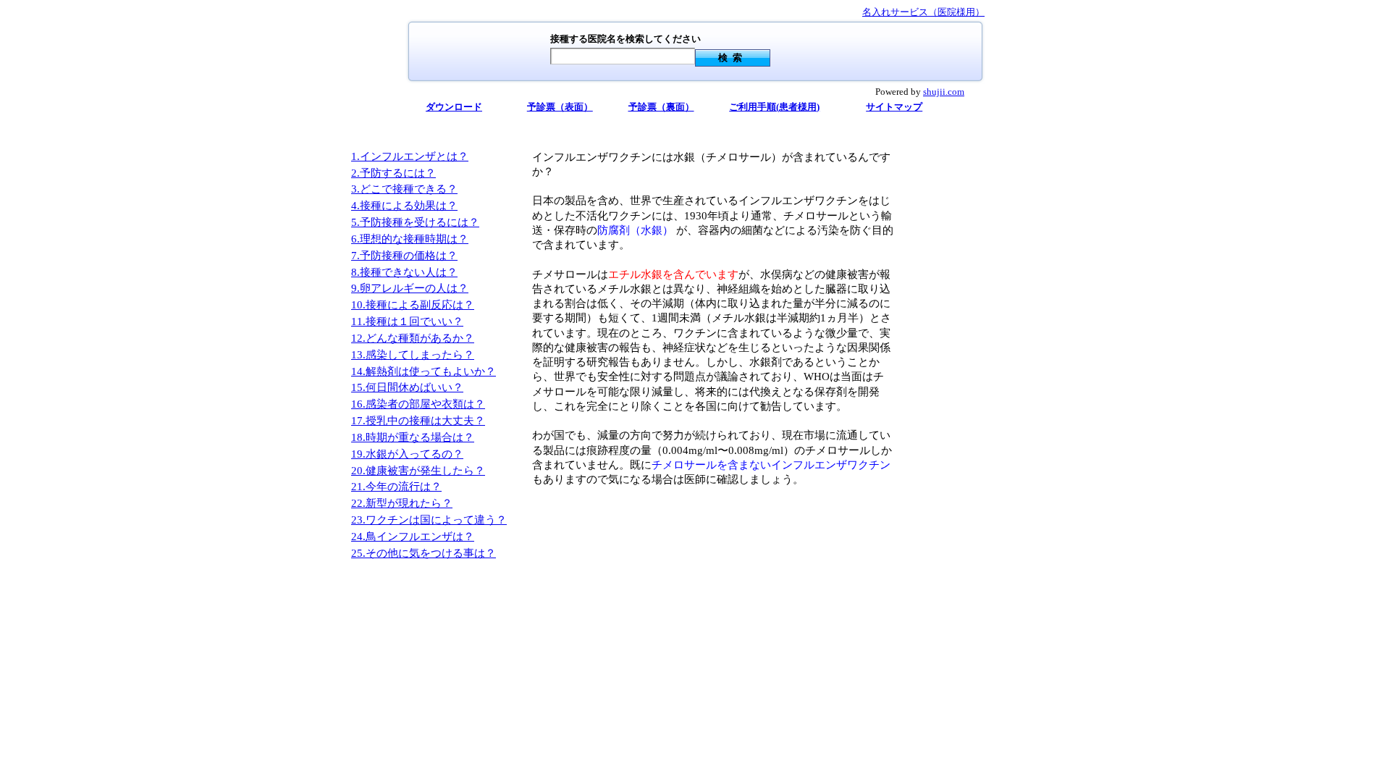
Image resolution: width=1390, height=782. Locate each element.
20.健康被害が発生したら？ (418, 470)
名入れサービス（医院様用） (923, 12)
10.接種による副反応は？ (412, 305)
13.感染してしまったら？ (412, 355)
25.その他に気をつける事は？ (423, 553)
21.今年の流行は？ (396, 486)
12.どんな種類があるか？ (412, 338)
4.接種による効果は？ (404, 205)
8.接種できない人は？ (404, 272)
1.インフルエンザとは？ (409, 156)
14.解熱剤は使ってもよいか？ (423, 371)
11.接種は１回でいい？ (407, 321)
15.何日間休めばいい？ (407, 387)
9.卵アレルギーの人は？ (409, 288)
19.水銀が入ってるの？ (407, 454)
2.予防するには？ (393, 173)
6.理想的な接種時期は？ (409, 239)
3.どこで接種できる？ (404, 189)
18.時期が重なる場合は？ (412, 437)
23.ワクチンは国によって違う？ (429, 520)
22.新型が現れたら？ (401, 503)
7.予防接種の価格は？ (404, 255)
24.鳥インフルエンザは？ (412, 536)
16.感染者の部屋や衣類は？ (418, 404)
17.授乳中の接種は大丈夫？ (418, 420)
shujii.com (943, 91)
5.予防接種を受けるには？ (415, 222)
